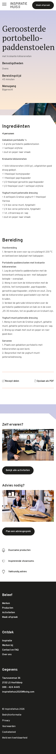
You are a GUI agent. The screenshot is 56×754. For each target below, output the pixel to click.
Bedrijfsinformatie (11, 714)
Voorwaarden (9, 726)
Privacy (6, 720)
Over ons (7, 654)
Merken (6, 603)
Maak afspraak (10, 617)
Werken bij (7, 645)
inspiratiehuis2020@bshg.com (18, 691)
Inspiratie (7, 640)
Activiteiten (8, 612)
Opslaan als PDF (45, 381)
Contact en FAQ (10, 650)
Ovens (5, 68)
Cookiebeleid (9, 732)
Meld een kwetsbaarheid (14, 737)
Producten (7, 608)
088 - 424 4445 (11, 687)
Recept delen (12, 381)
